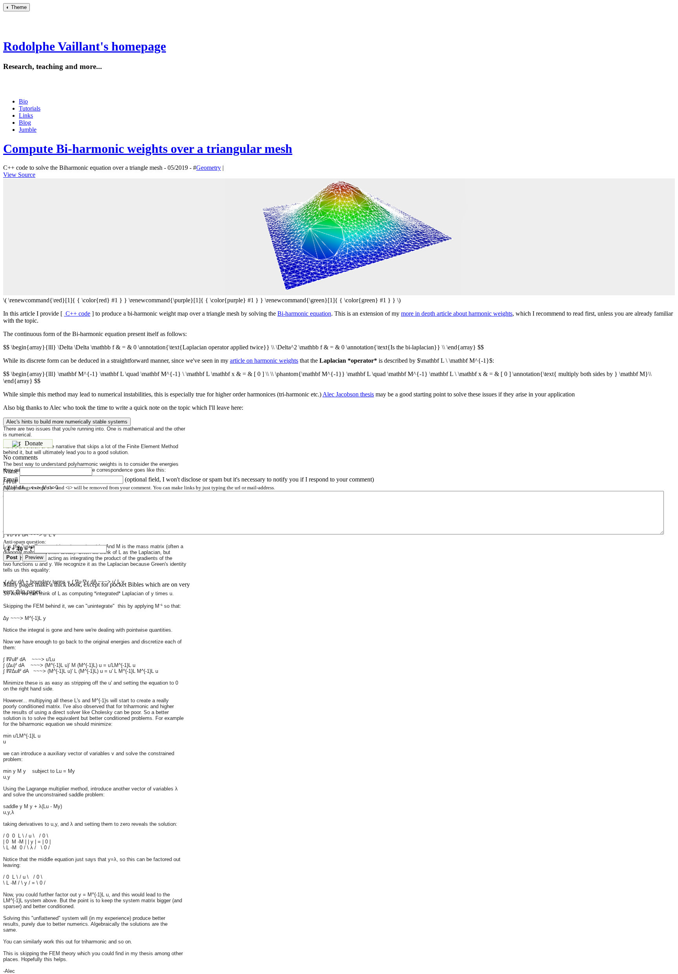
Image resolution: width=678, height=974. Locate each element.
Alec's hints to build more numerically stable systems (67, 422)
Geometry (208, 167)
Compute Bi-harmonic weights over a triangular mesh (147, 149)
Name (10, 471)
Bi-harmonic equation (304, 313)
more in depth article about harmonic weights (456, 313)
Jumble (27, 129)
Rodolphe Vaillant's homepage (84, 46)
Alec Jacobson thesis (348, 394)
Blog (25, 122)
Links (26, 115)
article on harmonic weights (264, 360)
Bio (23, 101)
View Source (19, 174)
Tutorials (29, 108)
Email (10, 479)
